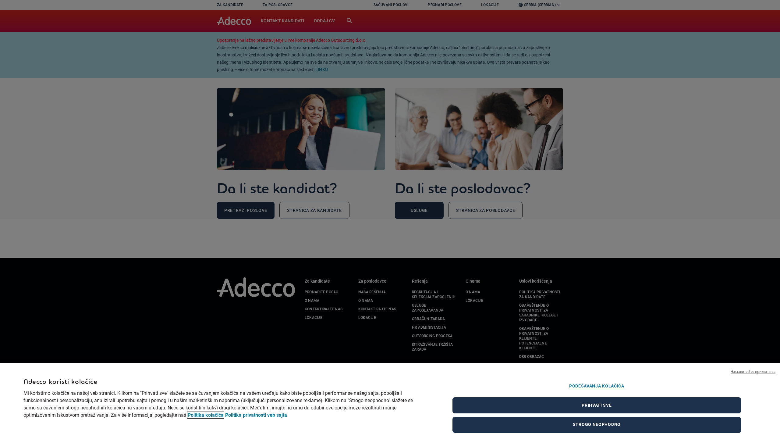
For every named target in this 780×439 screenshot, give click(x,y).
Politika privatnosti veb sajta (256, 415)
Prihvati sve (597, 405)
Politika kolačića (206, 415)
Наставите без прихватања (753, 371)
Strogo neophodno (597, 424)
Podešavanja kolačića (596, 386)
